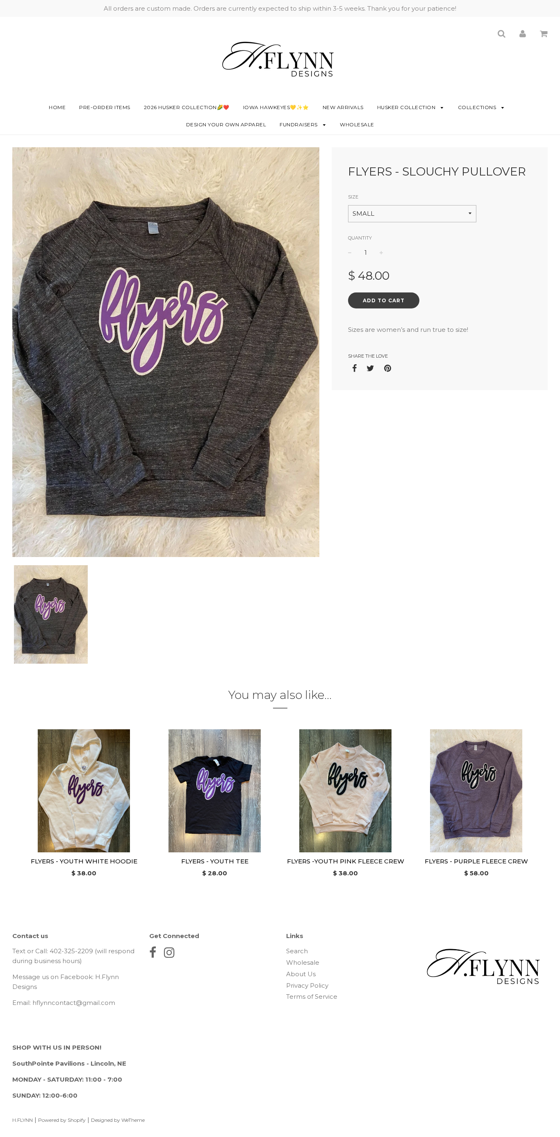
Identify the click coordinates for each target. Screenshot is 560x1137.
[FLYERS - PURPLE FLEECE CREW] (476, 790)
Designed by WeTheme (118, 1120)
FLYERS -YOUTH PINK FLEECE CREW (345, 861)
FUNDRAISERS (299, 124)
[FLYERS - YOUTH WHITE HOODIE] (84, 790)
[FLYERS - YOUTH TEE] (214, 790)
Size (353, 197)
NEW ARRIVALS (343, 107)
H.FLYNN (22, 1120)
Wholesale (357, 124)
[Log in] (522, 33)
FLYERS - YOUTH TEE (214, 861)
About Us (301, 974)
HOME (57, 107)
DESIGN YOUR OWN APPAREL (226, 124)
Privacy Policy (307, 985)
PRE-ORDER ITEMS (104, 107)
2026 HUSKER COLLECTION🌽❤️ (187, 107)
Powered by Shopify (62, 1120)
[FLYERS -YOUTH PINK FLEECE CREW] (345, 790)
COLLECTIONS (478, 107)
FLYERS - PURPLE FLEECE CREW (476, 861)
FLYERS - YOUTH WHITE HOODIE (84, 861)
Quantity (360, 238)
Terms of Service (311, 996)
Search (297, 951)
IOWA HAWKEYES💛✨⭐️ (276, 107)
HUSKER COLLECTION (407, 107)
